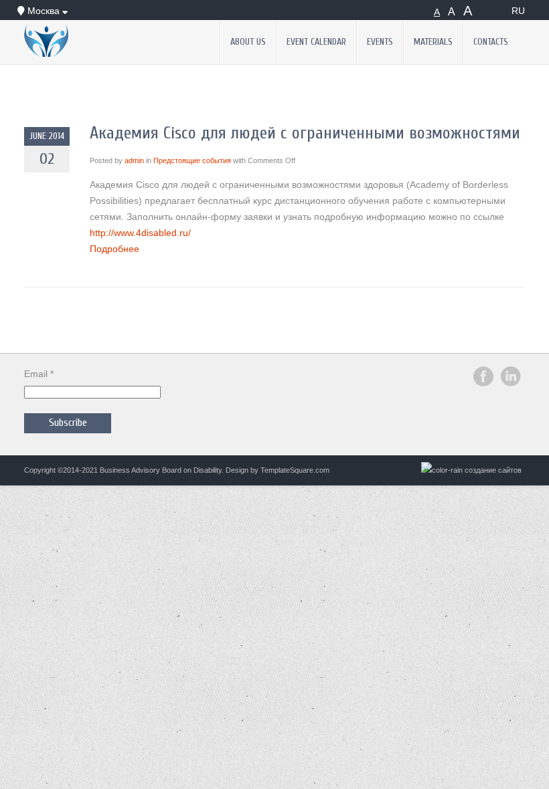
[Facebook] (483, 383)
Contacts (490, 42)
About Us (248, 42)
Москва (43, 10)
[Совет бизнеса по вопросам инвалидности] (81, 40)
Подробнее (114, 248)
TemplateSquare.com (294, 470)
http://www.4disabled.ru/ (140, 232)
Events (380, 42)
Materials (433, 42)
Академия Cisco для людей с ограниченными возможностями (305, 133)
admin (134, 160)
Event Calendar (316, 42)
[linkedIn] (511, 383)
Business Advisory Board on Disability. (162, 470)
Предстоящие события (192, 160)
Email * (39, 373)
